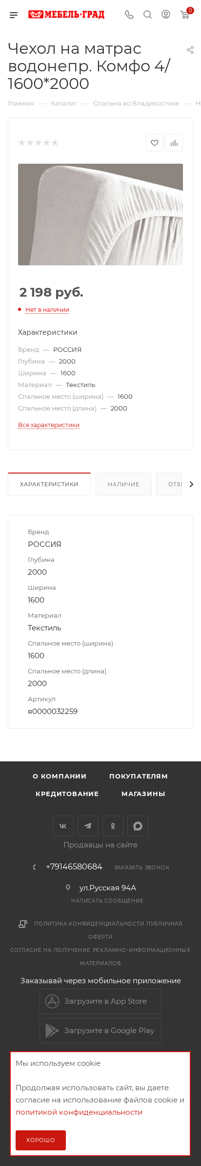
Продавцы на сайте (100, 844)
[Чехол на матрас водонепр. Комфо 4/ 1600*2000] (100, 214)
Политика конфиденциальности (89, 924)
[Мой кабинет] (165, 15)
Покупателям (138, 776)
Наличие (124, 484)
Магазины (143, 794)
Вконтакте (63, 826)
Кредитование (67, 794)
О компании (60, 776)
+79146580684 (74, 867)
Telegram (88, 826)
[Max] (137, 826)
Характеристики (49, 484)
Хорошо (40, 1140)
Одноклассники (112, 826)
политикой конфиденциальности (79, 1112)
